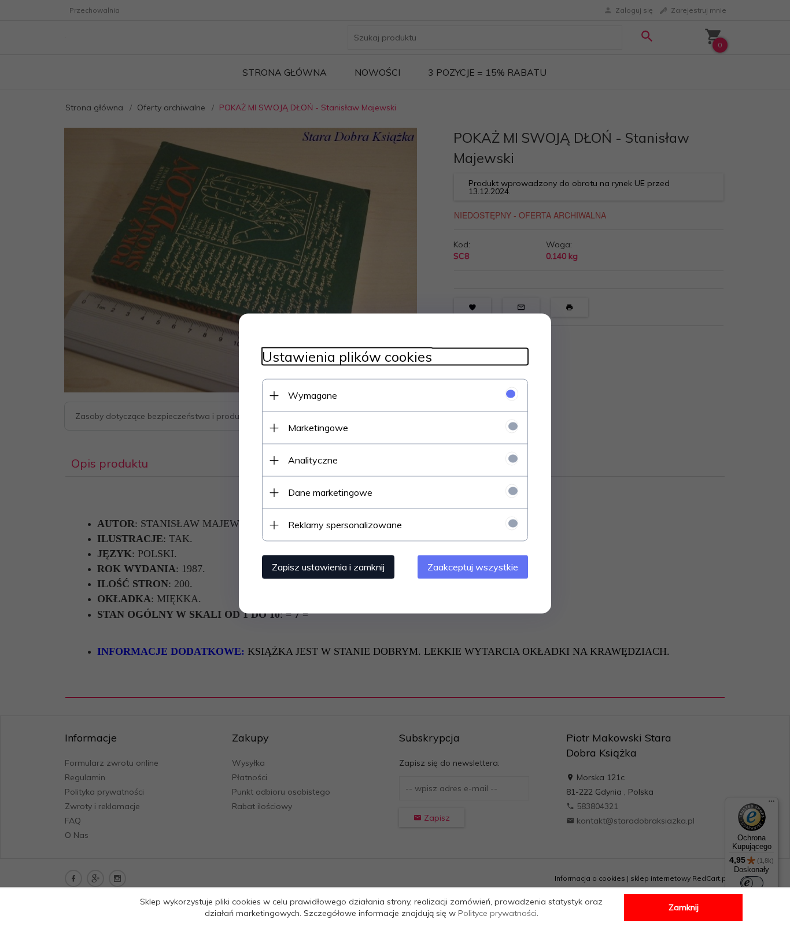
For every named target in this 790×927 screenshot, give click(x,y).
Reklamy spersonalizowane (345, 525)
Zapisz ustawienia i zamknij (328, 567)
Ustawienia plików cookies (347, 356)
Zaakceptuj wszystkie (472, 567)
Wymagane (312, 395)
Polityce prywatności (497, 913)
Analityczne (313, 460)
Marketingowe (318, 427)
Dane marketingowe (330, 492)
